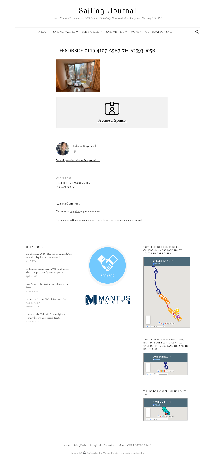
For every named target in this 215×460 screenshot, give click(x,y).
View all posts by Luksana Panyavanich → (78, 160)
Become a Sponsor (112, 120)
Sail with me (115, 31)
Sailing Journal (107, 10)
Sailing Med (90, 31)
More (135, 31)
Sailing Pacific (64, 31)
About (43, 31)
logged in (75, 211)
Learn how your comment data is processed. (119, 220)
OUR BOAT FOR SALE (158, 31)
